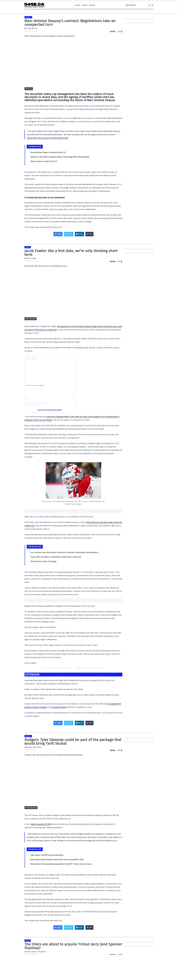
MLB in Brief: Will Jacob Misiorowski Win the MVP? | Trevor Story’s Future (60, 864)
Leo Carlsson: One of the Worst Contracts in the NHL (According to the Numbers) (64, 552)
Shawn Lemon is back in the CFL (43, 161)
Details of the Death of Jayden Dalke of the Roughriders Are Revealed (59, 157)
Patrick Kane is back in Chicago (43, 561)
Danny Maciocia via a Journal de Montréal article (47, 138)
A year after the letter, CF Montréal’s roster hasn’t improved (55, 557)
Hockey (77, 5)
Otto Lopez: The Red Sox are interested (46, 855)
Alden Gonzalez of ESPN (41, 824)
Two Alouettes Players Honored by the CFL (48, 152)
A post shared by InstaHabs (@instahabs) (49, 409)
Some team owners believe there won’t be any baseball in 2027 (57, 859)
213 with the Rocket (58, 707)
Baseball (92, 5)
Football (85, 5)
